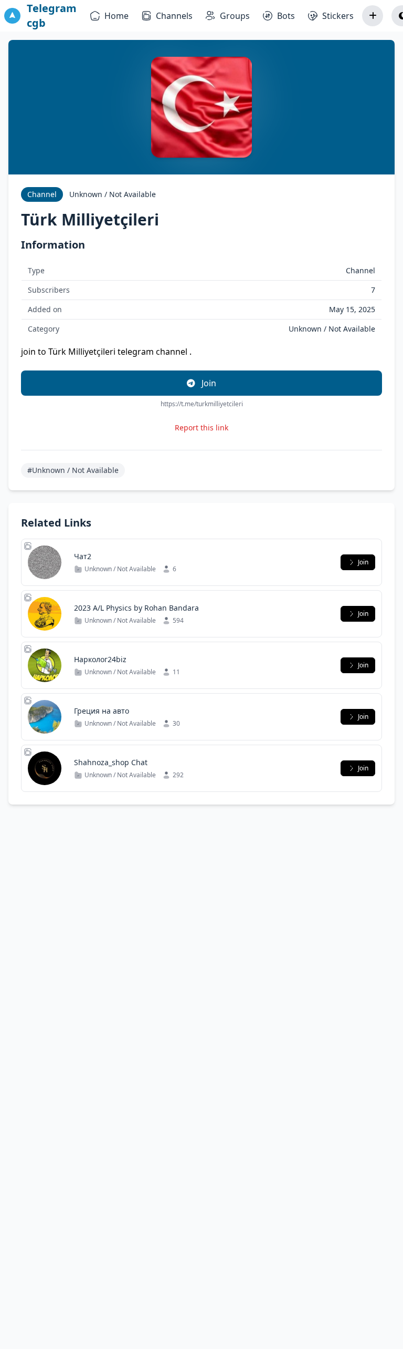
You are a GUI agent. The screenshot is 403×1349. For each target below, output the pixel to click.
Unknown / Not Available (112, 194)
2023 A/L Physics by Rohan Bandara (136, 608)
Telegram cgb (52, 15)
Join (207, 383)
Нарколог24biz (100, 659)
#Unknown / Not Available (73, 470)
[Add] (372, 15)
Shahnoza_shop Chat (110, 762)
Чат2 (82, 556)
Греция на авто (101, 711)
